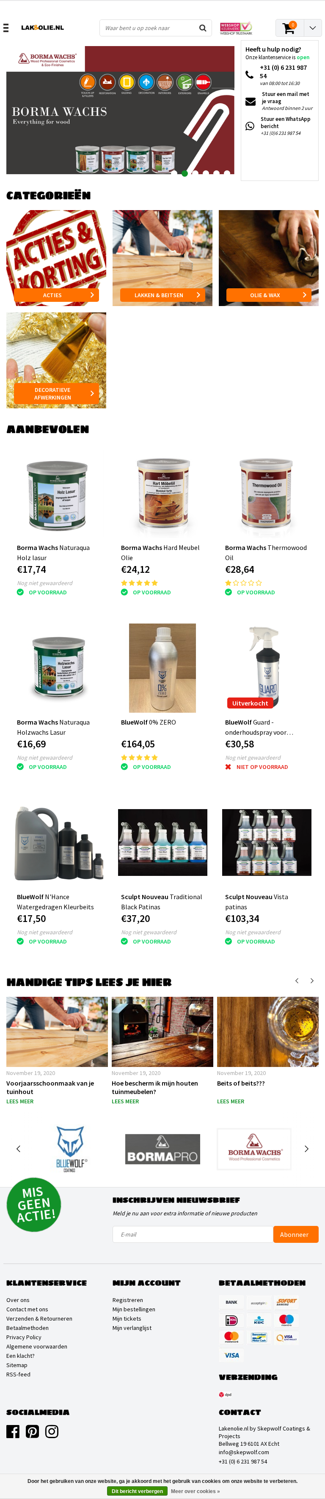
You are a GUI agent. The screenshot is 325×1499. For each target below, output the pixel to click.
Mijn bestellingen (134, 1309)
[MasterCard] (231, 1337)
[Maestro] (286, 1320)
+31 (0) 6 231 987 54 (243, 1461)
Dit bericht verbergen (137, 1491)
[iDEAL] (231, 1320)
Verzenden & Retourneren (39, 1318)
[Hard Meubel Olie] (163, 493)
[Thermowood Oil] (267, 493)
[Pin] (286, 1337)
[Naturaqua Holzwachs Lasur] (59, 668)
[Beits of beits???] (268, 1032)
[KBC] (259, 1320)
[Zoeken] (203, 28)
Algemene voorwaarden (36, 1346)
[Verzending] (225, 1395)
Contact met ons (27, 1309)
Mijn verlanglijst (132, 1328)
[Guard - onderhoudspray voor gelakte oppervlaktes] (267, 668)
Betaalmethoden (27, 1328)
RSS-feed (18, 1374)
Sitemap (17, 1365)
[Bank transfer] (231, 1302)
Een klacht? (20, 1355)
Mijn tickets (127, 1318)
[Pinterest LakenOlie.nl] (32, 1435)
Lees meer (19, 1101)
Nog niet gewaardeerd (44, 583)
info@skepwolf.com (244, 1452)
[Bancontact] (259, 1337)
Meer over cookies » (195, 1491)
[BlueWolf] (71, 1149)
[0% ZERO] (163, 668)
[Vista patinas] (267, 842)
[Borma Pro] (162, 1149)
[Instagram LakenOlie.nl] (51, 1435)
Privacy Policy (23, 1337)
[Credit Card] (259, 1302)
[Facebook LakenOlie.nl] (12, 1435)
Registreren (128, 1300)
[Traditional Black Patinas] (163, 842)
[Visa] (231, 1354)
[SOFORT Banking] (286, 1302)
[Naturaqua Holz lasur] (59, 493)
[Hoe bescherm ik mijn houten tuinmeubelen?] (162, 1032)
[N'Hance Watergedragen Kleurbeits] (59, 842)
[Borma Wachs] (254, 1149)
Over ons (18, 1300)
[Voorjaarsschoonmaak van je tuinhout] (57, 1032)
